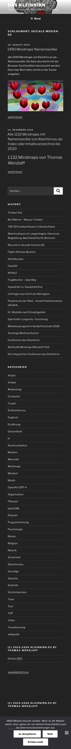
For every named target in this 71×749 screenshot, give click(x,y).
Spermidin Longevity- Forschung (28, 319)
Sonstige (13, 571)
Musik (11, 480)
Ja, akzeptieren (27, 733)
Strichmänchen (17, 592)
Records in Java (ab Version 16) (26, 245)
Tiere (11, 599)
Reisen (12, 536)
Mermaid (13, 459)
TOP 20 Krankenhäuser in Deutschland (31, 226)
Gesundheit (15, 431)
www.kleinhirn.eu (18, 672)
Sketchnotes (15, 564)
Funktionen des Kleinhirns (24, 340)
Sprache (13, 578)
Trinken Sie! (15, 212)
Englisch (13, 417)
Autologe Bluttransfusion (23, 333)
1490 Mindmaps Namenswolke (32, 49)
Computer (14, 396)
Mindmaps (14, 466)
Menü (37, 18)
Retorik (12, 550)
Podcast (13, 515)
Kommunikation (17, 445)
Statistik (13, 585)
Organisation (15, 494)
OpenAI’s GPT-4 (17, 487)
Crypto (12, 403)
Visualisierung (16, 627)
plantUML (14, 508)
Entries (15, 658)
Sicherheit (14, 557)
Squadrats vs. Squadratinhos (25, 286)
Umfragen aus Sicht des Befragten (29, 293)
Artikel (12, 382)
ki (9, 438)
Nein (50, 733)
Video (11, 620)
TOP (10, 613)
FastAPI (12, 266)
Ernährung (14, 424)
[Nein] (66, 732)
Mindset (13, 473)
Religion (13, 543)
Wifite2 (12, 272)
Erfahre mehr (35, 741)
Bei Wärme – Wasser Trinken (25, 219)
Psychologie (15, 529)
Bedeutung (14, 389)
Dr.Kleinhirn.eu (17, 410)
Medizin (12, 452)
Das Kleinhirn (26, 5)
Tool (10, 606)
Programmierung (18, 522)
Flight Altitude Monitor (22, 252)
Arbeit (12, 375)
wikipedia (13, 634)
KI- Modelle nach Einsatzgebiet (26, 312)
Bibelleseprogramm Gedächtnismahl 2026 (34, 326)
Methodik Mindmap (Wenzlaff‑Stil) (28, 347)
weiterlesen (15, 117)
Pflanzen (13, 501)
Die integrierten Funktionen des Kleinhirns (34, 354)
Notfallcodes (15, 259)
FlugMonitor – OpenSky (22, 279)
